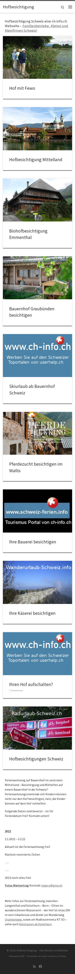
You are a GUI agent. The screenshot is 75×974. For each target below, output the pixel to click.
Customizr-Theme (57, 956)
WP (23, 956)
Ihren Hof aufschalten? (31, 684)
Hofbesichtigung (27, 950)
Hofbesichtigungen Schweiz (36, 759)
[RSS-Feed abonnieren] (34, 966)
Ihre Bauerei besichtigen (32, 542)
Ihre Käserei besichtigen (32, 613)
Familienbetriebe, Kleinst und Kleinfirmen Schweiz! (36, 28)
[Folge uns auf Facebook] (40, 966)
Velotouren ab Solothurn (35, 924)
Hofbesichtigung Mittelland (35, 159)
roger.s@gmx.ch (51, 885)
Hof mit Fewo (22, 88)
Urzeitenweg (13, 919)
